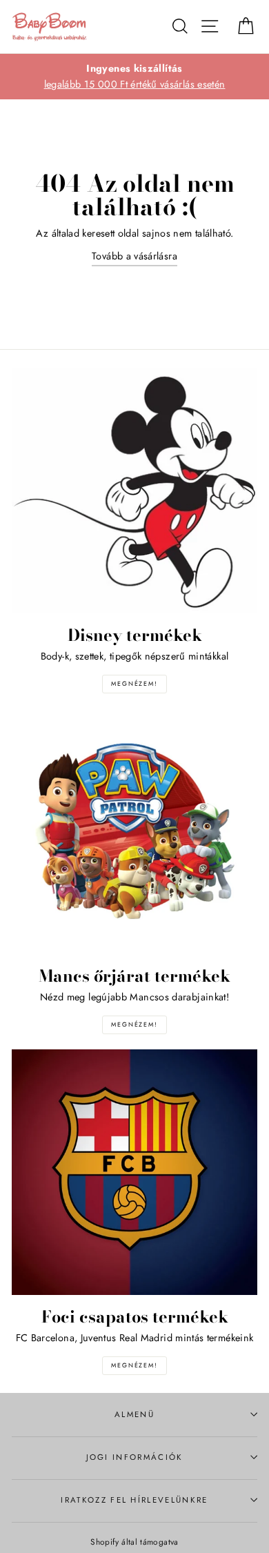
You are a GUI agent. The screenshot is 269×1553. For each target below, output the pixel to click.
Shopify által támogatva (134, 1541)
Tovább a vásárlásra (134, 256)
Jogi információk (134, 1457)
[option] (134, 76)
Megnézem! (134, 683)
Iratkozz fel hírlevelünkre (134, 1499)
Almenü (134, 1414)
